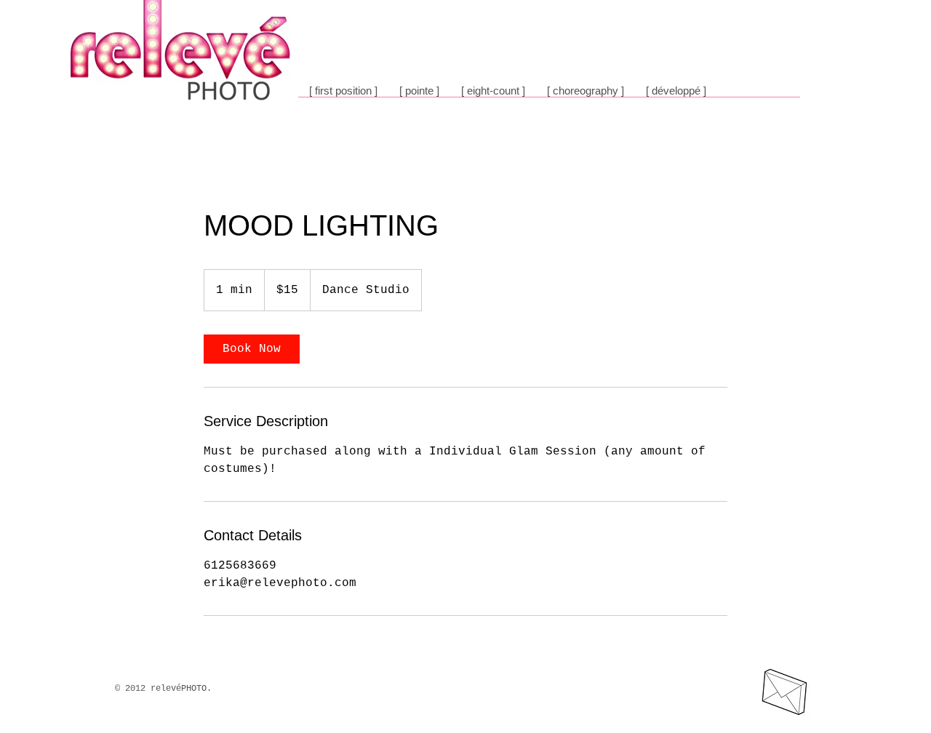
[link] (252, 349)
